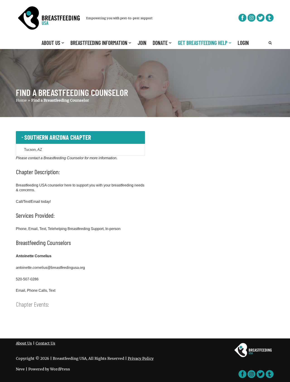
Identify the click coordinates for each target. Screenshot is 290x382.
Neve (20, 369)
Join (142, 42)
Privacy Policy (141, 358)
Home (21, 100)
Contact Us (45, 343)
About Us (24, 343)
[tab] (80, 137)
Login (243, 42)
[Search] (270, 42)
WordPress (60, 369)
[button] (62, 43)
